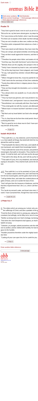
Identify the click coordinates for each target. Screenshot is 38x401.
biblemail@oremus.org (6, 260)
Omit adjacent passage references (14, 20)
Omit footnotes (24, 16)
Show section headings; (11, 18)
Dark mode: (5, 2)
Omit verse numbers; (10, 16)
